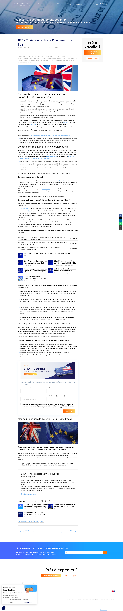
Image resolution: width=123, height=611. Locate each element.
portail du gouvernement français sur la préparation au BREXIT (51, 135)
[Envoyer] (105, 552)
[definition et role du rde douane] (20, 506)
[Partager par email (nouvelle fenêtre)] (120, 226)
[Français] (112, 591)
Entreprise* (52, 388)
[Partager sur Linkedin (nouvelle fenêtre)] (120, 220)
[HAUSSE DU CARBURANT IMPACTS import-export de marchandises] (20, 270)
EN (93, 4)
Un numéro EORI (25, 208)
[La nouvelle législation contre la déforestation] (50, 270)
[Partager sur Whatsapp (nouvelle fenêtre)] (120, 223)
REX (29, 211)
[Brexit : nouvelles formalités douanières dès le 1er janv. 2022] (50, 506)
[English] (114, 591)
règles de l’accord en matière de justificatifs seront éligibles (46, 157)
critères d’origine (51, 156)
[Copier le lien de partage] (120, 229)
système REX (61, 180)
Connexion (103, 610)
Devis (107, 4)
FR (90, 4)
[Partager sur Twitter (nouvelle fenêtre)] (120, 218)
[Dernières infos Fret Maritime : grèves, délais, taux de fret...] (20, 255)
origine (33, 124)
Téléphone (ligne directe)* (57, 396)
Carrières (79, 4)
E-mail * (22, 396)
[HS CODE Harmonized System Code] (50, 262)
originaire (66, 122)
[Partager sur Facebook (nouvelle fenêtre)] (120, 215)
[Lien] (48, 78)
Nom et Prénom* (25, 388)
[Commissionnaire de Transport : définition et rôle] (20, 278)
